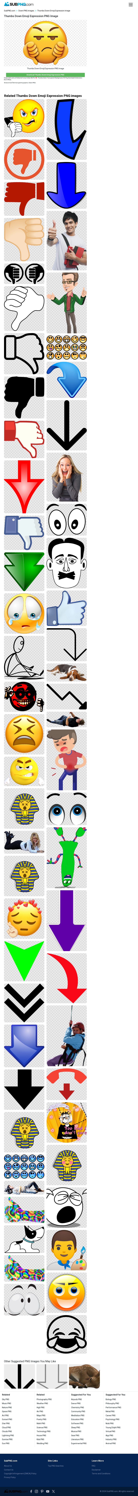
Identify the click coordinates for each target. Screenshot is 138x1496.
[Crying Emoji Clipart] (66, 1207)
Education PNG (77, 1419)
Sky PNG (5, 1399)
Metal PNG (110, 1411)
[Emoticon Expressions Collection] (66, 347)
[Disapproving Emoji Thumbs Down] (24, 118)
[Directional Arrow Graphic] (66, 644)
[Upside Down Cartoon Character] (66, 857)
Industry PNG (111, 1439)
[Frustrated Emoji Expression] (24, 734)
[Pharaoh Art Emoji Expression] (24, 876)
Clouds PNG (7, 1431)
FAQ (93, 1466)
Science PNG (42, 1427)
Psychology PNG (112, 1419)
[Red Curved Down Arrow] (66, 978)
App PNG (109, 1435)
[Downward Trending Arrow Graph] (66, 696)
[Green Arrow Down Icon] (24, 961)
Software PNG (77, 1423)
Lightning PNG (8, 1435)
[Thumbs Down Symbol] (24, 159)
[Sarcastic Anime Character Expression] (66, 1122)
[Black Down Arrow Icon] (24, 1089)
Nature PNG (7, 1407)
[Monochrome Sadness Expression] (66, 563)
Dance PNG (76, 1403)
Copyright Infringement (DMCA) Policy (20, 1473)
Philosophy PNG (112, 1403)
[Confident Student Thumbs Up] (66, 241)
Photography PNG (44, 1399)
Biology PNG (111, 1399)
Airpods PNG (76, 1399)
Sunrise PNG (7, 1439)
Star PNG (6, 1423)
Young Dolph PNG (113, 1427)
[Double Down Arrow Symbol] (24, 1003)
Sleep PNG (75, 1427)
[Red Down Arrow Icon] (66, 1084)
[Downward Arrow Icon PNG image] (52, 1376)
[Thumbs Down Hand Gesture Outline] (24, 308)
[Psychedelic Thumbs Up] (24, 1210)
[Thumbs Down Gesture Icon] (24, 239)
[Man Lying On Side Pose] (66, 719)
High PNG (40, 1407)
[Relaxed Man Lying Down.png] (24, 1188)
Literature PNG (77, 1439)
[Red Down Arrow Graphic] (24, 486)
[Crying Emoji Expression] (24, 613)
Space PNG (6, 1411)
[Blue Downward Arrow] (66, 129)
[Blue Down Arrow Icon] (24, 1046)
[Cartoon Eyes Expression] (24, 1299)
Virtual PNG (110, 1431)
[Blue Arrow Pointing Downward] (66, 185)
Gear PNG (75, 1435)
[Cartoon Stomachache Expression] (66, 759)
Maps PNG (41, 1415)
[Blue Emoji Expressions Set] (24, 1167)
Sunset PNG (7, 1419)
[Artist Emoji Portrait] (66, 1250)
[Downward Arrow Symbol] (66, 425)
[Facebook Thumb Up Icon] (66, 608)
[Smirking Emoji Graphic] (66, 1293)
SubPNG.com (9, 11)
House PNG (41, 1435)
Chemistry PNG (77, 1407)
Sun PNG (5, 1443)
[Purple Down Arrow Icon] (66, 920)
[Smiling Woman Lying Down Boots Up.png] (24, 842)
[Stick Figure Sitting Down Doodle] (24, 657)
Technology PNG (44, 1431)
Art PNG (5, 1415)
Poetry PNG (41, 1419)
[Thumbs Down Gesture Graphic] (24, 439)
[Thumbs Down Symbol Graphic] (24, 273)
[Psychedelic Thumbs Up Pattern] (24, 1268)
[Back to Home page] (18, 4)
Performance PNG (113, 1407)
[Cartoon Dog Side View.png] (24, 1239)
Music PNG (6, 1403)
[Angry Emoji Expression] (24, 771)
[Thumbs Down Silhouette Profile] (24, 397)
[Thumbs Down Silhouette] (24, 353)
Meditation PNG (77, 1415)
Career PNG (110, 1415)
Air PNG (40, 1411)
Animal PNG (111, 1443)
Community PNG (78, 1411)
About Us (8, 1466)
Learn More (98, 1461)
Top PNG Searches (56, 1466)
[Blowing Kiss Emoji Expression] (24, 918)
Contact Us (8, 1470)
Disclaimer (96, 1470)
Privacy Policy (10, 1477)
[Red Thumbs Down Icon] (24, 199)
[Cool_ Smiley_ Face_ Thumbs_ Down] (24, 697)
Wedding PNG (42, 1443)
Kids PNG (40, 1439)
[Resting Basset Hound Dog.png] (66, 672)
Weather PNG (42, 1403)
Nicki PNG (110, 1423)
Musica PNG (76, 1431)
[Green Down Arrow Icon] (24, 571)
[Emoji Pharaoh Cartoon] (66, 1165)
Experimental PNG (79, 1443)
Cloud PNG (6, 1427)
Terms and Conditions (101, 1473)
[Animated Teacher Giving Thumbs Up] (66, 303)
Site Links (53, 1461)
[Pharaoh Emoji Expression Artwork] (24, 808)
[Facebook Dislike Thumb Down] (24, 532)
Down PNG (32, 83)
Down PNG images (26, 11)
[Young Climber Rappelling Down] (66, 1035)
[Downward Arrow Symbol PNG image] (19, 1376)
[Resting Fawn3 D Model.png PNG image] (84, 1376)
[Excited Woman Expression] (66, 477)
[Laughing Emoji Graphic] (66, 1334)
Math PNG (41, 1423)
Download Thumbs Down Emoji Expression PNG (45, 75)
